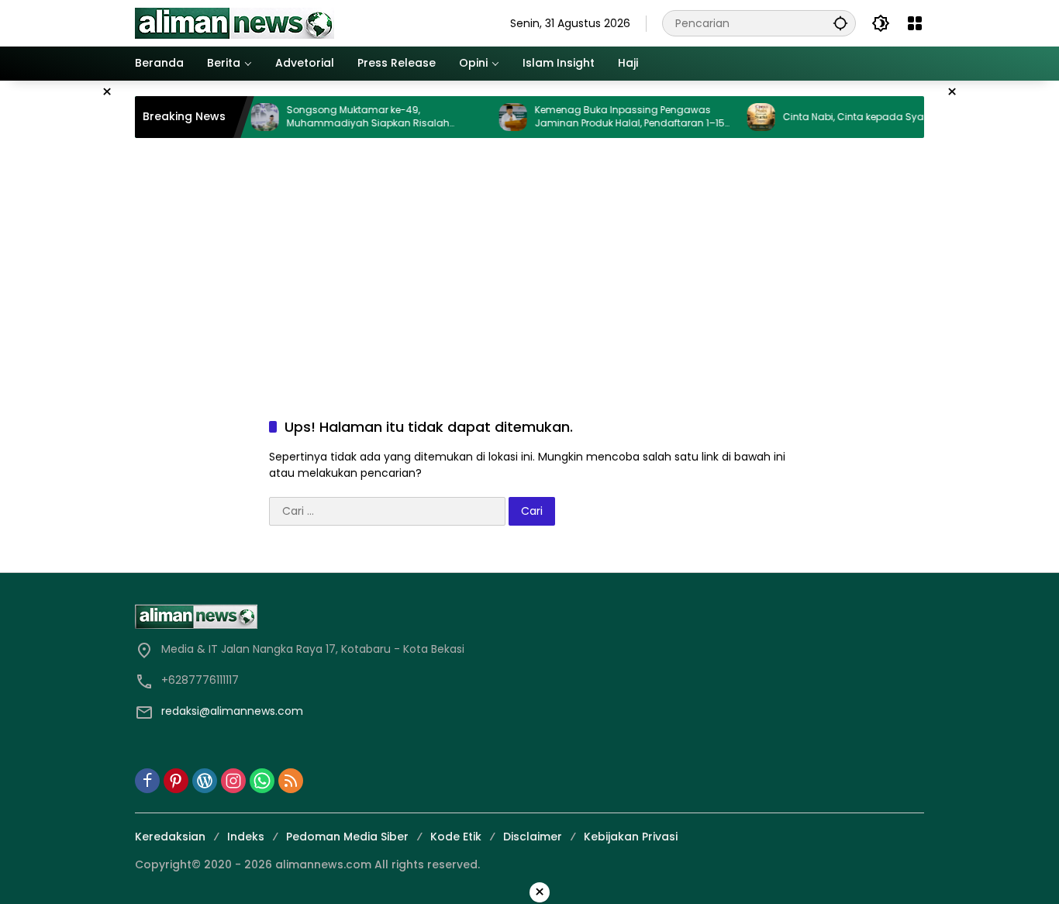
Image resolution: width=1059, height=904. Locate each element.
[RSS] (290, 780)
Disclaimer (532, 836)
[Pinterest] (176, 780)
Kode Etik (455, 836)
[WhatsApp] (262, 780)
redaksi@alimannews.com (232, 711)
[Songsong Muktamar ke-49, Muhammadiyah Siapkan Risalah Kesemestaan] (249, 117)
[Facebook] (147, 780)
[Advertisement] (529, 262)
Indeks (245, 836)
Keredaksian (170, 836)
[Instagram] (233, 780)
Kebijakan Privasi (631, 836)
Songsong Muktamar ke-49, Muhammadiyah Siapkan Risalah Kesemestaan (352, 117)
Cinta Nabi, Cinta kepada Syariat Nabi (857, 117)
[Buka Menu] (914, 23)
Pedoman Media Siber (347, 836)
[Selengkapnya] (328, 616)
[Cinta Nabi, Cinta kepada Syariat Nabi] (745, 117)
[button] (840, 23)
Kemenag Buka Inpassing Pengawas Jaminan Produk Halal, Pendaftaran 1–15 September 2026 (614, 117)
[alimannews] (234, 22)
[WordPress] (204, 780)
